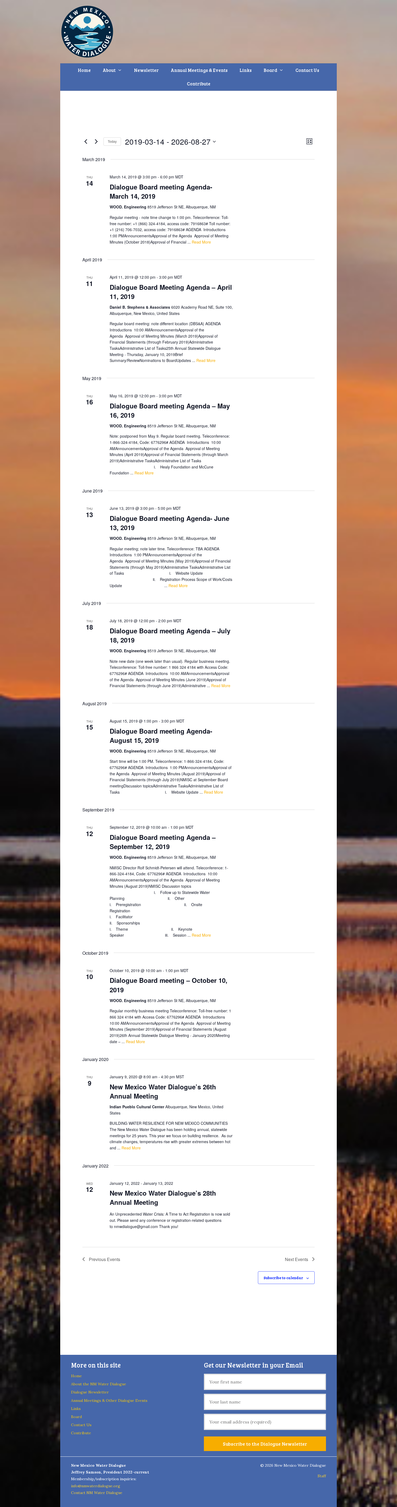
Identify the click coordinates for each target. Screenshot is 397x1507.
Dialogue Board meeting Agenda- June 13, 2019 (169, 523)
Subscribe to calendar (283, 1277)
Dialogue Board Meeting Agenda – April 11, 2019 (171, 291)
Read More (201, 242)
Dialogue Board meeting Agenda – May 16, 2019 (170, 410)
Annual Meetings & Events (199, 70)
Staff (322, 1475)
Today (112, 141)
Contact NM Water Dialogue (96, 1492)
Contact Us (307, 70)
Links (246, 70)
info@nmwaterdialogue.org (95, 1485)
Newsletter (146, 70)
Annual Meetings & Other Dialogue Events (109, 1400)
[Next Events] (96, 141)
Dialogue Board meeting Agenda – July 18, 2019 (170, 635)
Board (270, 70)
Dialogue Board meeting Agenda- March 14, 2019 (161, 191)
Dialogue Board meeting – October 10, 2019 (168, 985)
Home (84, 70)
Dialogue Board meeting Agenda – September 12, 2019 (163, 842)
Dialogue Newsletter (90, 1392)
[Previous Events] (85, 141)
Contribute (198, 84)
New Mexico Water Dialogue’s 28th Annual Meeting (163, 1197)
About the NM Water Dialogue (98, 1384)
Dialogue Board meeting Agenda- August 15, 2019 (161, 735)
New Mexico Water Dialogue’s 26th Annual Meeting (163, 1091)
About (109, 70)
